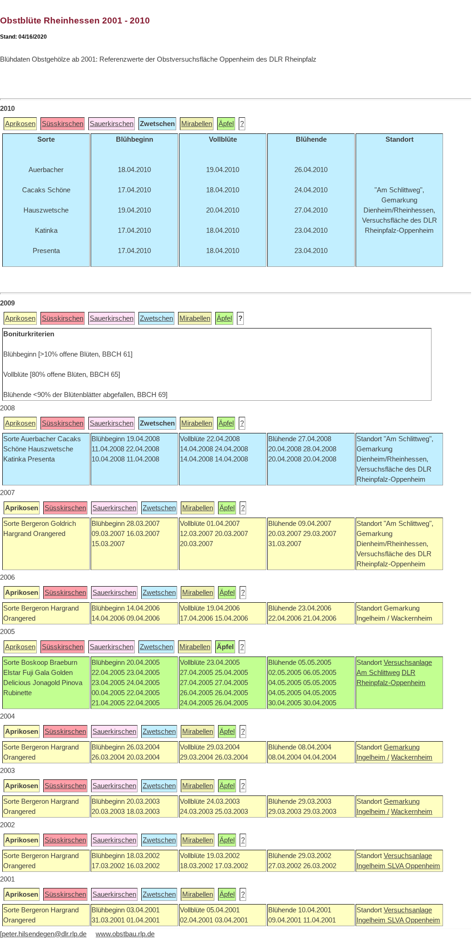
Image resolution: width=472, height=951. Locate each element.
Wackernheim (411, 757)
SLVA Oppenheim (413, 866)
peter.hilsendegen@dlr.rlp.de (44, 934)
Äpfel (226, 123)
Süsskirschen (62, 123)
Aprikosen (20, 123)
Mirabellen (196, 123)
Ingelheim (372, 866)
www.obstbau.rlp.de (125, 934)
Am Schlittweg (378, 672)
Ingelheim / (373, 757)
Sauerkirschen (111, 123)
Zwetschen (156, 318)
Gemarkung (402, 747)
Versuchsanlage (408, 662)
